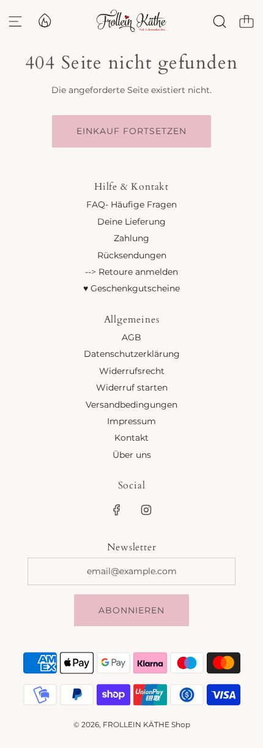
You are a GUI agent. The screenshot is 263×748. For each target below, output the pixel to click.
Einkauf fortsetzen (131, 131)
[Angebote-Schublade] (44, 19)
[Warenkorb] (246, 21)
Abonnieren (131, 610)
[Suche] (219, 21)
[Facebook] (116, 509)
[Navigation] (15, 21)
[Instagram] (146, 509)
